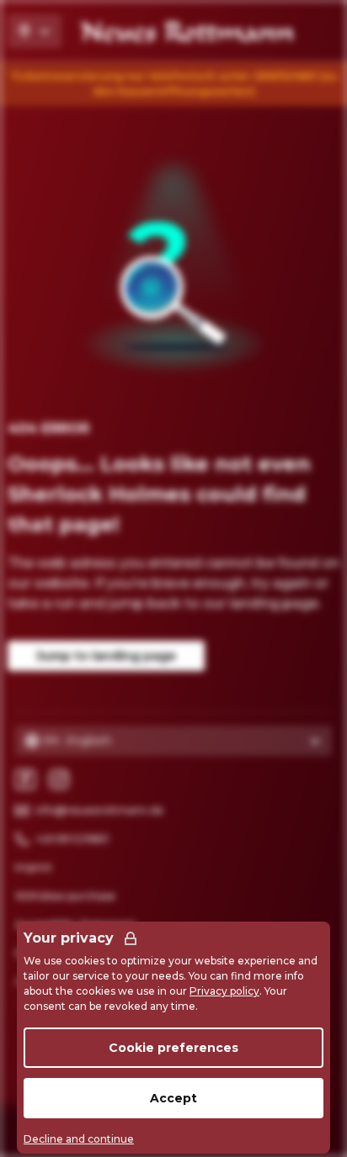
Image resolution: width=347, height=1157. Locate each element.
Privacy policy (224, 991)
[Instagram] (59, 779)
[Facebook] (25, 779)
